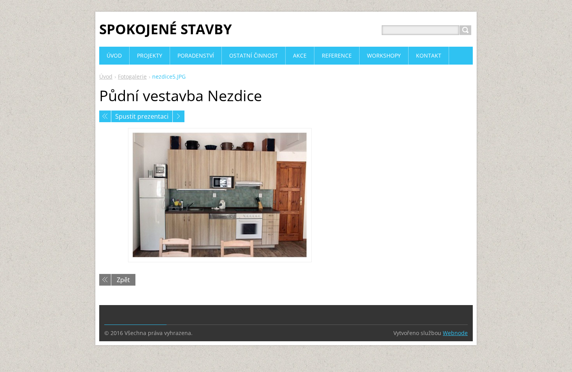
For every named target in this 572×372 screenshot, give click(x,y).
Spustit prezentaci (141, 116)
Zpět (123, 279)
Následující (178, 116)
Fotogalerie (132, 76)
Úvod (105, 76)
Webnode (455, 333)
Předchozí (105, 116)
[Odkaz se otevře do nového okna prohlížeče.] (220, 195)
